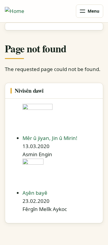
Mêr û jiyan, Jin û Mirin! (49, 138)
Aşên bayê (34, 192)
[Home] (14, 11)
